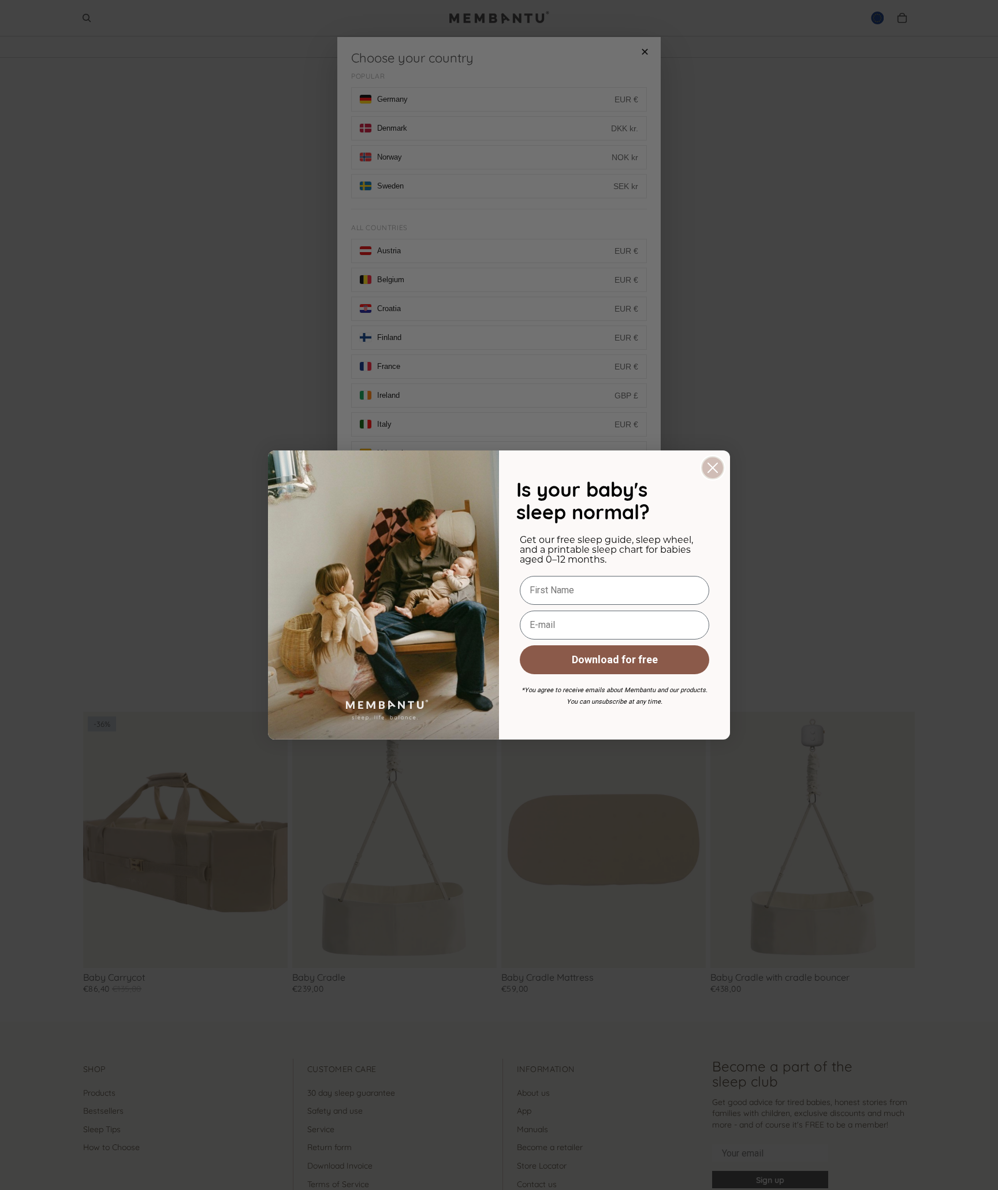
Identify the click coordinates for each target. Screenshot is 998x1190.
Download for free (615, 659)
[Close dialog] (712, 467)
